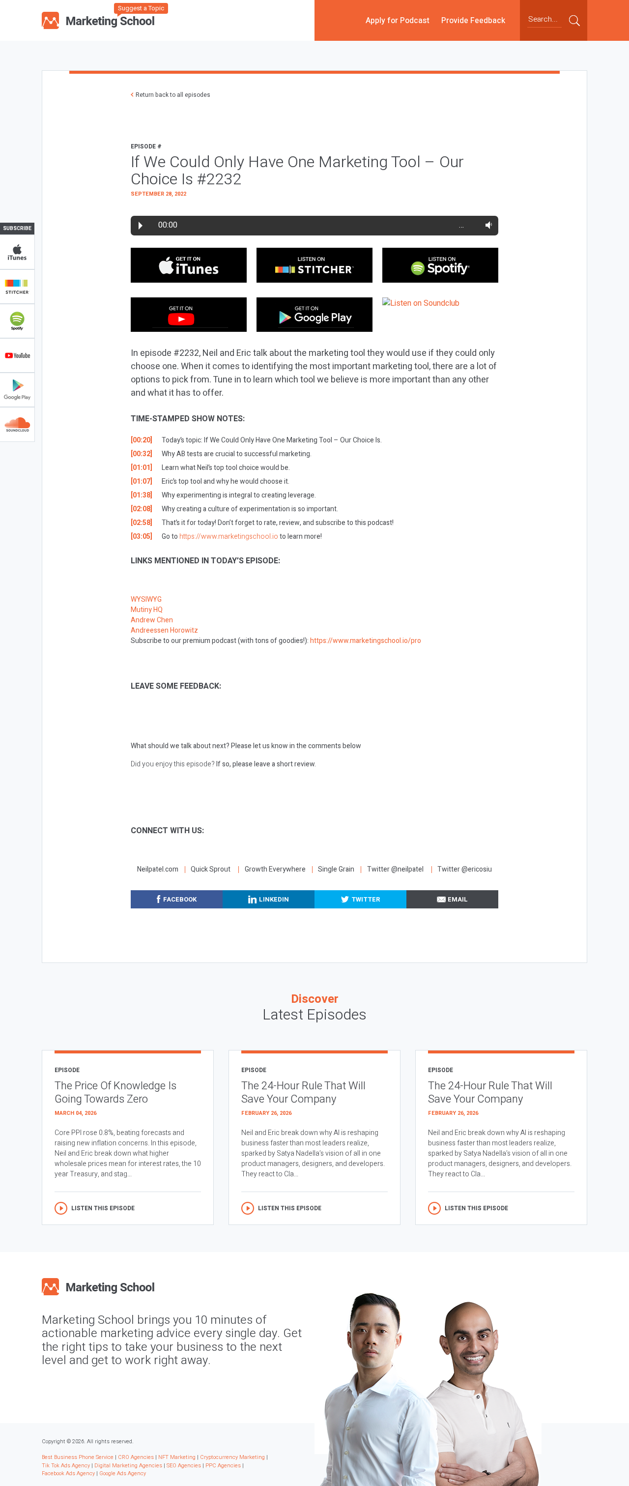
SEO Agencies (184, 1465)
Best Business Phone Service (78, 1457)
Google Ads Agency (122, 1473)
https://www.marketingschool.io (228, 536)
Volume (487, 225)
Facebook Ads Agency (68, 1473)
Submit (574, 20)
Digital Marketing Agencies (128, 1465)
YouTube (17, 355)
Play (141, 226)
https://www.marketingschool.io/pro (365, 641)
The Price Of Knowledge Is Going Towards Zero (115, 1092)
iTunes (17, 252)
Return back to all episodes (173, 94)
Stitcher (17, 286)
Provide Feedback (473, 20)
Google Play (17, 390)
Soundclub (17, 424)
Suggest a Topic (141, 8)
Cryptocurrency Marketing (232, 1457)
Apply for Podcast (397, 20)
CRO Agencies (136, 1457)
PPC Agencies (223, 1465)
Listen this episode (103, 1208)
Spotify (17, 321)
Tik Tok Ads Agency (66, 1465)
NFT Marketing (177, 1457)
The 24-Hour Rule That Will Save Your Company (303, 1092)
